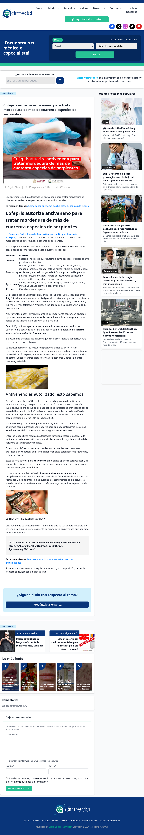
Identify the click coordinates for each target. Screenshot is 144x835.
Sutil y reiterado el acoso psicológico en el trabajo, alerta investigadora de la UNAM (120, 177)
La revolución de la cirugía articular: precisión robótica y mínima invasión (119, 281)
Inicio (39, 8)
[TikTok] (132, 26)
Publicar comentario (19, 788)
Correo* (52, 766)
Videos (84, 8)
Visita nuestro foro (87, 77)
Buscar (96, 54)
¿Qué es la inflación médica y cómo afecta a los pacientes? (119, 130)
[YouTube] (139, 26)
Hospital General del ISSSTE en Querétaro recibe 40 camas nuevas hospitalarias (120, 332)
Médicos (53, 8)
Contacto (115, 8)
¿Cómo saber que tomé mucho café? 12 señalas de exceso (58, 205)
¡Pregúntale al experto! (87, 19)
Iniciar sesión (116, 39)
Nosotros (99, 8)
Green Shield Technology (60, 826)
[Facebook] (112, 26)
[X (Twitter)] (119, 26)
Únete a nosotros (131, 9)
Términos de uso (89, 820)
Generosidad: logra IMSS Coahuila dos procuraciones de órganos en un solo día (120, 229)
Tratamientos (7, 93)
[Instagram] (125, 26)
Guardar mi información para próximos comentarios (33, 761)
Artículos (69, 8)
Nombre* (10, 766)
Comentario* (12, 734)
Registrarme (131, 39)
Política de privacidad (110, 820)
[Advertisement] (121, 367)
